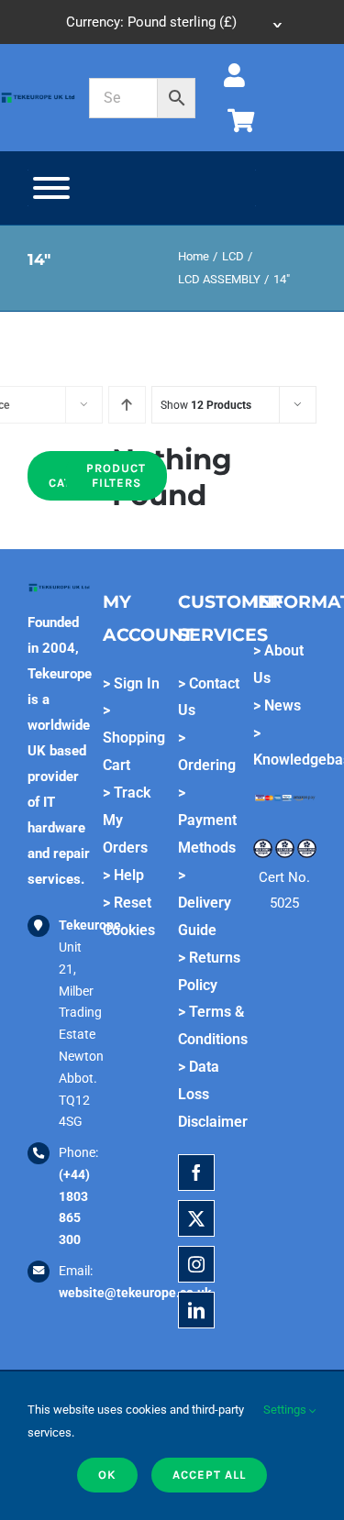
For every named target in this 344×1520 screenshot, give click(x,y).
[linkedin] (196, 1310)
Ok (107, 1474)
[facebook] (196, 1172)
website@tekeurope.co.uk (135, 1292)
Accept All (209, 1474)
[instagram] (196, 1264)
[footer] (38, 97)
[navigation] (172, 22)
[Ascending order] (127, 405)
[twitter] (196, 1218)
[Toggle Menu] (51, 188)
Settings (286, 1409)
